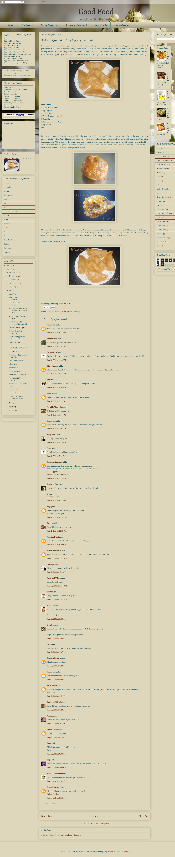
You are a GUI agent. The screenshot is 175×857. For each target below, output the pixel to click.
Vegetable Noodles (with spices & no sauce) (18, 385)
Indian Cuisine (53, 794)
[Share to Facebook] (51, 307)
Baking (159, 148)
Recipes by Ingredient (76, 25)
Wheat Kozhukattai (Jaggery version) (16, 397)
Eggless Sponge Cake (12, 56)
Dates (6, 203)
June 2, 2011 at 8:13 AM (56, 723)
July (11, 290)
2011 (9, 269)
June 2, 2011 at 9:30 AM (56, 754)
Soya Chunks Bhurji (12, 98)
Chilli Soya (8, 105)
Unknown (51, 325)
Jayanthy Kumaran (54, 462)
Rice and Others (163, 221)
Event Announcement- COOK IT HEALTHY (18, 347)
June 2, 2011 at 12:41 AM (57, 586)
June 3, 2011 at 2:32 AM (56, 781)
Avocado (7, 187)
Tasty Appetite (53, 471)
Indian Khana (52, 729)
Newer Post (46, 816)
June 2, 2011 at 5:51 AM (56, 696)
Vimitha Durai (53, 537)
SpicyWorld (51, 434)
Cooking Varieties (24, 158)
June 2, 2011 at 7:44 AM (56, 710)
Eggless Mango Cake (11, 41)
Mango (6, 215)
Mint (6, 220)
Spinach (7, 244)
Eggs (6, 207)
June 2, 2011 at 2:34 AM (56, 619)
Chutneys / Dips (163, 156)
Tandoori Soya (9, 88)
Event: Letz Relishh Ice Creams (59, 474)
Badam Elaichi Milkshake (14, 298)
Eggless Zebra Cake (11, 39)
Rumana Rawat (53, 658)
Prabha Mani (52, 338)
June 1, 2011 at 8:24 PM (56, 478)
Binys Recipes (52, 366)
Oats (6, 228)
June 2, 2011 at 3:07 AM (56, 652)
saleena (50, 393)
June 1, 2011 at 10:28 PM (57, 517)
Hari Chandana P (54, 787)
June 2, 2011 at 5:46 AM (56, 679)
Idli (158, 185)
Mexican (160, 201)
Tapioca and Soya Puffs (13, 101)
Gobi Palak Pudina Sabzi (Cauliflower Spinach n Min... (18, 311)
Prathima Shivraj (54, 702)
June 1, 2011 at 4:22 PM (56, 374)
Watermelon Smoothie (17, 375)
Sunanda (50, 605)
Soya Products (9, 240)
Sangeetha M (52, 352)
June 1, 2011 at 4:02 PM (56, 360)
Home (11, 25)
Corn (6, 199)
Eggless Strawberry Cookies (16, 332)
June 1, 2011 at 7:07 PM (56, 428)
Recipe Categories (49, 25)
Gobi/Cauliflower (10, 212)
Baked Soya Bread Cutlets (13, 103)
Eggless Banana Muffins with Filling (17, 54)
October (12, 280)
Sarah (49, 644)
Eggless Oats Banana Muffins (15, 52)
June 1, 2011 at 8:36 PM (56, 500)
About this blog (121, 25)
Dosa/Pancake (162, 169)
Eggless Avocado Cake (12, 43)
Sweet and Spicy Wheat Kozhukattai (69, 51)
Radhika (50, 591)
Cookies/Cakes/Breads (165, 160)
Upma (159, 246)
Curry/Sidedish (162, 165)
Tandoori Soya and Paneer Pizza (16, 90)
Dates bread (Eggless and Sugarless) (18, 356)
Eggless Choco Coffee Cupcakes (16, 50)
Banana (6, 191)
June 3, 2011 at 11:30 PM (56, 798)
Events (159, 181)
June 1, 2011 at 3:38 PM (56, 346)
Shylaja (50, 506)
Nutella (7, 224)
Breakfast (160, 152)
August (12, 287)
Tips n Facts (101, 25)
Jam (158, 193)
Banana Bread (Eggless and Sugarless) (18, 63)
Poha (6, 236)
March (11, 410)
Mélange (50, 564)
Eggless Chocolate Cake (13, 58)
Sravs (49, 448)
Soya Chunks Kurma (12, 92)
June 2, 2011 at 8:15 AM (56, 737)
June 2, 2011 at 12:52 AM (57, 599)
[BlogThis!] (47, 307)
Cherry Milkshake (15, 393)
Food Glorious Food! (55, 773)
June (11, 294)
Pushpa (50, 523)
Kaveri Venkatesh (54, 550)
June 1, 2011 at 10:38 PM (56, 531)
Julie (49, 379)
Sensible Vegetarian (55, 407)
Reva (49, 743)
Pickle (159, 217)
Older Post (143, 816)
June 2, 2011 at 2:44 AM (56, 638)
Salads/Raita (161, 230)
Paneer (6, 232)
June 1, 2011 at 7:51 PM (56, 456)
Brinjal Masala (14, 352)
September (13, 283)
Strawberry (8, 248)
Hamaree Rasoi (53, 484)
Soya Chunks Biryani (12, 96)
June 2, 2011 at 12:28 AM (57, 558)
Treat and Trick (53, 578)
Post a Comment (51, 803)
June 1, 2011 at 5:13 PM (56, 401)
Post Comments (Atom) (100, 823)
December (13, 272)
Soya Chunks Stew (11, 94)
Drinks (159, 173)
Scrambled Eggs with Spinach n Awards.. (17, 338)
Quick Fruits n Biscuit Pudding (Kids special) (18, 323)
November (13, 276)
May (11, 403)
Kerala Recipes (54, 311)
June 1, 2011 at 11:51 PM (56, 544)
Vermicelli (8, 252)
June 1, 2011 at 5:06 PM (56, 387)
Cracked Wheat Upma (17, 328)
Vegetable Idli (14, 368)
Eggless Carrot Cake (11, 45)
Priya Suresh (52, 685)
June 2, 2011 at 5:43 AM (56, 666)
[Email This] (44, 307)
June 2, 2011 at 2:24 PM (56, 767)
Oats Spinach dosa (16, 361)
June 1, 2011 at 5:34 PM (56, 415)
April (11, 407)
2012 (9, 266)
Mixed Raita (13, 364)
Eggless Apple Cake (11, 48)
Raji (48, 759)
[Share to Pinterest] (54, 307)
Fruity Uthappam (15, 371)
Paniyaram (160, 209)
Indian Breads (162, 189)
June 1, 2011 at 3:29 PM (56, 332)
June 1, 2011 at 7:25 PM (56, 442)
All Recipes (27, 25)
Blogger (127, 851)
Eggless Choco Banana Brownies (16, 61)
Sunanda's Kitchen (54, 615)
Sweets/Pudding (73, 311)
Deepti (49, 625)
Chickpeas (8, 195)
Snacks (63, 311)
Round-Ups (161, 226)
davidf (110, 851)
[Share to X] (49, 307)
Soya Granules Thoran (12, 107)
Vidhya (50, 716)
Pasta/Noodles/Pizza (164, 213)
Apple (6, 183)
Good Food (96, 11)
